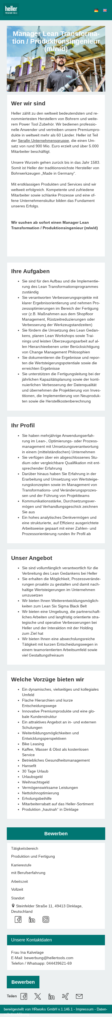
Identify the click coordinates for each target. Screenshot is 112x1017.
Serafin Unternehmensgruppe (43, 140)
